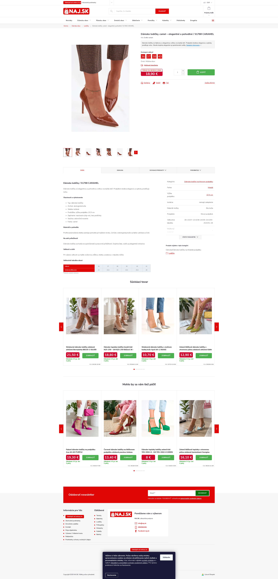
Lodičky (172, 253)
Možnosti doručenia (151, 65)
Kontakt (68, 527)
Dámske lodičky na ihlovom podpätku (198, 181)
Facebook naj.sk (143, 531)
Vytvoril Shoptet (210, 575)
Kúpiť (203, 72)
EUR (208, 3)
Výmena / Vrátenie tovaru (74, 533)
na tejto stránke (148, 560)
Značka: (210, 83)
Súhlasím (166, 557)
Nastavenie (111, 575)
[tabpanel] (82, 326)
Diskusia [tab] (120, 170)
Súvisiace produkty (157, 170)
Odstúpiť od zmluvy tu (72, 3)
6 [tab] (143, 369)
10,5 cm (209, 195)
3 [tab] (138, 369)
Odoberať (202, 493)
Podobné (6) (194, 170)
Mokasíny (99, 528)
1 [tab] (134, 369)
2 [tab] (136, 369)
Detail (90, 355)
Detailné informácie (193, 45)
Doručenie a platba (71, 524)
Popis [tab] (82, 170)
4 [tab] (140, 369)
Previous (61, 327)
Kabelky (99, 531)
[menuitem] (69, 20)
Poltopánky (100, 525)
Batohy (98, 534)
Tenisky (98, 515)
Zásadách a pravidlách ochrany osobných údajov (129, 563)
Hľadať (162, 11)
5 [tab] (141, 369)
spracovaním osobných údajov (190, 498)
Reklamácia (69, 536)
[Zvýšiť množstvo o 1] (183, 70)
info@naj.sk (142, 523)
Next (216, 327)
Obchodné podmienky (89, 3)
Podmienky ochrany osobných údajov (78, 540)
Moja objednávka (71, 530)
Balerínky (99, 519)
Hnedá (210, 187)
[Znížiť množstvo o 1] (183, 73)
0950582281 (142, 527)
